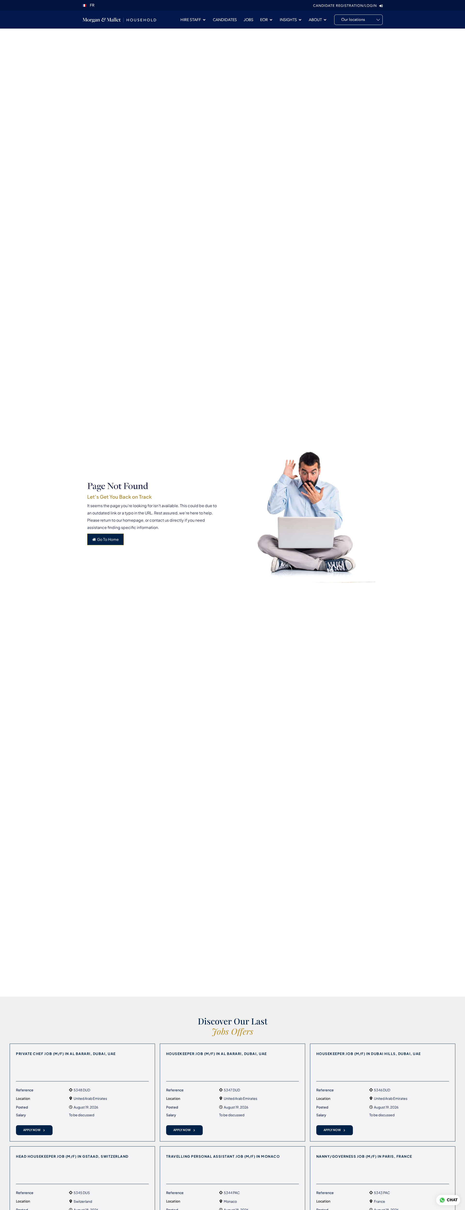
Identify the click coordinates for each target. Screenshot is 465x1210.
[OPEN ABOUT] (325, 20)
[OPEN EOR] (271, 20)
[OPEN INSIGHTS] (300, 20)
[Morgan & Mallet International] (119, 19)
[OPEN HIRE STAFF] (204, 20)
